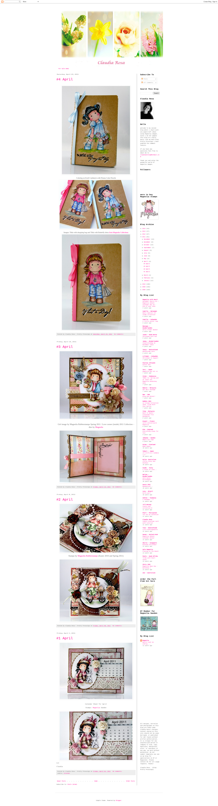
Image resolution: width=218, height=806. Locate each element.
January (147, 280)
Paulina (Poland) (149, 363)
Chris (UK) (147, 564)
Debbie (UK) (147, 401)
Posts (145, 79)
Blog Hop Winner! (149, 396)
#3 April (64, 347)
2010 (144, 284)
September (148, 247)
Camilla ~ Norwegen (150, 311)
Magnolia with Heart (150, 299)
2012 (144, 234)
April (146, 261)
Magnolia (99, 427)
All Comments (148, 82)
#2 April (64, 500)
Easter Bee (147, 364)
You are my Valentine (151, 514)
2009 (144, 287)
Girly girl (147, 493)
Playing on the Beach (151, 551)
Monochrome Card (149, 351)
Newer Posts (61, 781)
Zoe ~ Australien (149, 573)
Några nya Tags (148, 439)
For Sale (62, 69)
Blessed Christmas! (150, 544)
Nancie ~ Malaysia (149, 388)
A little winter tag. (151, 321)
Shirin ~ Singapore (150, 543)
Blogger (118, 800)
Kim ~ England (148, 429)
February (147, 278)
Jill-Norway (147, 504)
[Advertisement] (149, 685)
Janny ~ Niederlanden (151, 341)
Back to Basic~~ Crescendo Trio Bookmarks (149, 414)
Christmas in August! (151, 358)
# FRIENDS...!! (148, 499)
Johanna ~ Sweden (149, 438)
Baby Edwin (147, 446)
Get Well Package (149, 389)
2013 (144, 231)
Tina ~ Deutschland (150, 528)
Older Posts (130, 781)
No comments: (119, 334)
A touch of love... (150, 469)
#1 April (64, 638)
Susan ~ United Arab (150, 534)
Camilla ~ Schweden (150, 319)
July (146, 253)
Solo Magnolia (148, 549)
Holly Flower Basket (150, 329)
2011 (144, 237)
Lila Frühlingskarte (150, 529)
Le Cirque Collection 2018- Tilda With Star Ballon (151, 404)
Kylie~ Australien (149, 459)
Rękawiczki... (148, 486)
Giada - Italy (148, 468)
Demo (67, 69)
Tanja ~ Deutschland (150, 350)
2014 (144, 228)
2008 (144, 290)
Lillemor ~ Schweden (150, 356)
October (147, 245)
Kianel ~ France (149, 421)
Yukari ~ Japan (148, 451)
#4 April (64, 79)
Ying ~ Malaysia (149, 411)
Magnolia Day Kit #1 (150, 371)
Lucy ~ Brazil (148, 491)
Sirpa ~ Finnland (149, 444)
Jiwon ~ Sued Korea (150, 335)
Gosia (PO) (147, 485)
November (147, 242)
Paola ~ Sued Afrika (150, 556)
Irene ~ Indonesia (149, 376)
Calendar (67, 773)
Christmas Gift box (150, 336)
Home (96, 781)
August (146, 250)
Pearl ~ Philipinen (150, 513)
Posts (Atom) (72, 784)
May (145, 258)
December (147, 239)
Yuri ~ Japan (147, 370)
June (146, 256)
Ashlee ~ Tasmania (149, 498)
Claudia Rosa (147, 519)
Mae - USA (146, 394)
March (146, 275)
